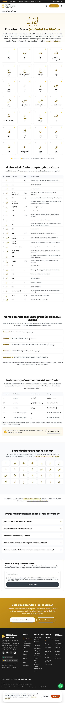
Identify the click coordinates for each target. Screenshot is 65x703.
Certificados (48, 664)
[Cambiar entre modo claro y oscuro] (46, 6)
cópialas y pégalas (53, 41)
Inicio (3, 11)
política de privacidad (24, 578)
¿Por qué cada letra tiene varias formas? (32, 529)
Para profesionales (49, 644)
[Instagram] (3, 652)
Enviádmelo (33, 584)
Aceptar (55, 696)
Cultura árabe (36, 659)
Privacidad (12, 687)
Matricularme (54, 6)
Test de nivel (37, 637)
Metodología (37, 648)
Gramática (37, 656)
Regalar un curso (26, 662)
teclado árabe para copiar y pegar (47, 456)
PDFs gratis (37, 651)
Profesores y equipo (59, 644)
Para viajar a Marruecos (48, 651)
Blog (35, 671)
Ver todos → (26, 665)
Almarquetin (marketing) (35, 687)
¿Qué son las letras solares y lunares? (32, 536)
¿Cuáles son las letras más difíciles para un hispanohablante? (32, 543)
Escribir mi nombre (53, 431)
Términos (24, 687)
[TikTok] (11, 652)
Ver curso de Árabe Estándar (22, 620)
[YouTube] (7, 652)
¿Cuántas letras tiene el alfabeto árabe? (32, 521)
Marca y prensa (57, 655)
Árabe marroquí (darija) (36, 664)
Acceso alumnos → (58, 1)
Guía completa (37, 645)
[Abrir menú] (61, 6)
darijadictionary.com (24, 679)
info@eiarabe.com (6, 667)
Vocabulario (37, 653)
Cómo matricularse (27, 642)
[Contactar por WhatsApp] (60, 685)
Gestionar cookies (48, 687)
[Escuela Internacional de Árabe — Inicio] (8, 6)
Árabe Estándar (25, 651)
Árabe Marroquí (25, 655)
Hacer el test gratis (46, 620)
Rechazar (46, 696)
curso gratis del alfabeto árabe (37, 501)
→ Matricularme (27, 638)
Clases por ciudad (48, 661)
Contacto (58, 658)
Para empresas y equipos (48, 655)
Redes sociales (57, 651)
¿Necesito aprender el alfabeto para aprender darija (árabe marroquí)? (32, 550)
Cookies (18, 687)
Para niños (48, 647)
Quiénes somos (57, 639)
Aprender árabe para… (49, 638)
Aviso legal (4, 687)
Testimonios (59, 647)
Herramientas (38, 669)
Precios (25, 658)
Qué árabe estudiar (37, 640)
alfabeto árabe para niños (32, 499)
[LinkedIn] (14, 652)
